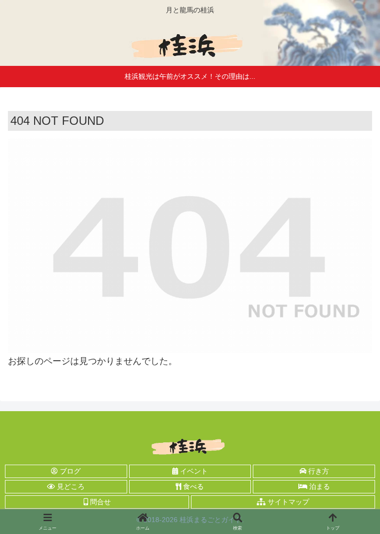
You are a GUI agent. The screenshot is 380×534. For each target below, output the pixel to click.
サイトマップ (287, 502)
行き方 (317, 471)
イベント (193, 471)
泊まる (318, 486)
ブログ (69, 471)
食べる (192, 486)
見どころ (70, 486)
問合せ (99, 502)
